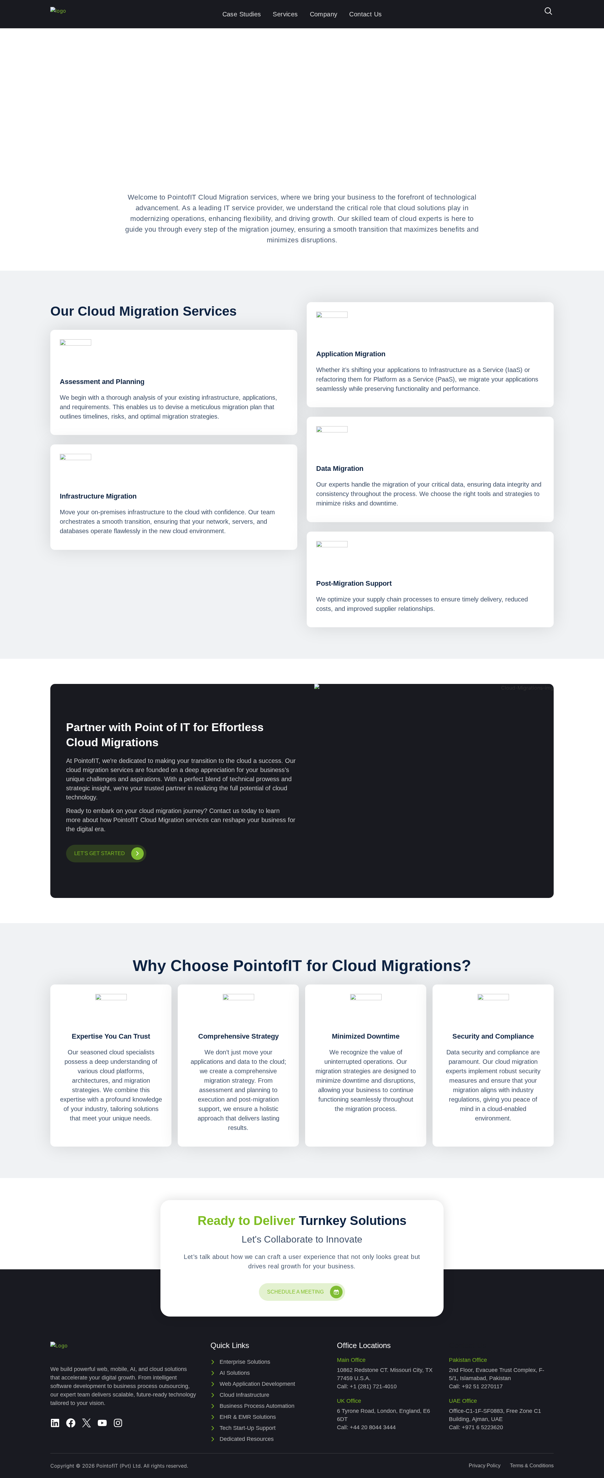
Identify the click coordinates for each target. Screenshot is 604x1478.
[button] (548, 12)
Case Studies (241, 14)
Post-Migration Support (354, 583)
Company (324, 14)
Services (285, 14)
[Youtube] (102, 1423)
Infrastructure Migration (98, 496)
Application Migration (350, 354)
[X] (86, 1423)
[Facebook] (71, 1423)
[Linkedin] (55, 1423)
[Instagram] (118, 1423)
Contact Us (365, 14)
